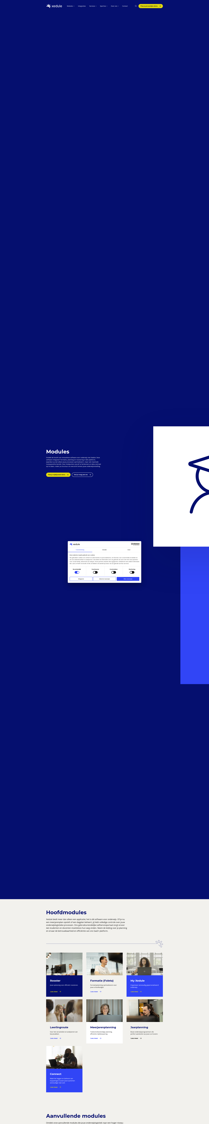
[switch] (95, 572)
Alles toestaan (128, 579)
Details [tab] (104, 550)
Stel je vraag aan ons (81, 475)
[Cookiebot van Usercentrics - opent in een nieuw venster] (132, 544)
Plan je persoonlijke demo (149, 6)
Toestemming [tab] (80, 550)
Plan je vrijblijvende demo (56, 475)
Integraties (82, 6)
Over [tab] (129, 550)
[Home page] (54, 6)
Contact (125, 6)
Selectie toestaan (104, 579)
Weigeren (81, 579)
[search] (135, 6)
